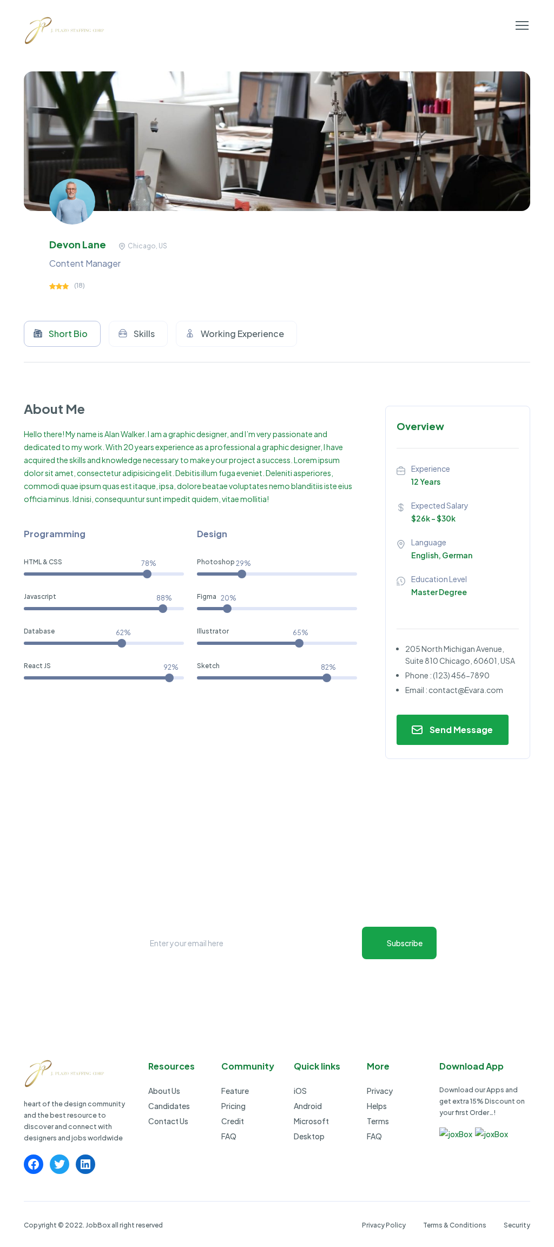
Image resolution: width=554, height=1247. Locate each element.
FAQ (228, 1136)
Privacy (380, 1091)
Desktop (309, 1136)
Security (517, 1225)
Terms (378, 1121)
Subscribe (405, 943)
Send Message (461, 729)
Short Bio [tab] (68, 333)
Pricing (233, 1106)
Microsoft (311, 1121)
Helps (377, 1106)
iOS (300, 1091)
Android (308, 1106)
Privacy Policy (384, 1225)
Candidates (169, 1106)
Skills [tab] (144, 333)
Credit (232, 1121)
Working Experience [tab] (242, 333)
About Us (164, 1091)
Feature (235, 1091)
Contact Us (168, 1121)
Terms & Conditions (454, 1225)
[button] (522, 25)
